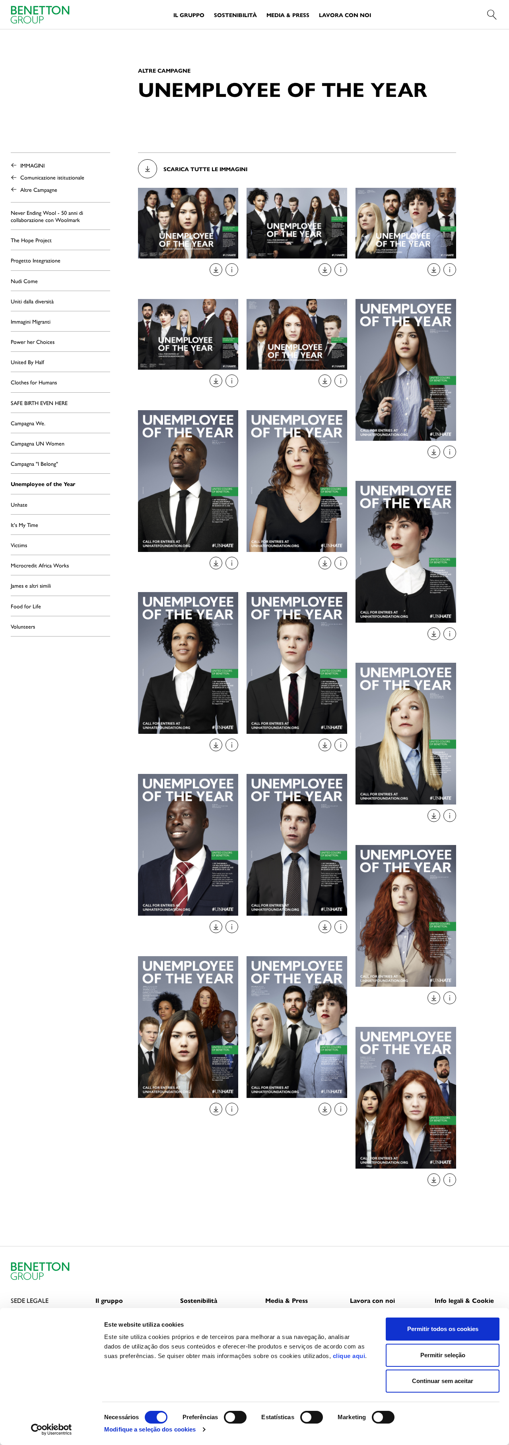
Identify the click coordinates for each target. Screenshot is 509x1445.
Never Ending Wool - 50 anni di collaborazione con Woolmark (47, 216)
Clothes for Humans (34, 382)
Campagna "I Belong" (34, 463)
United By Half (27, 362)
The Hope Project (31, 240)
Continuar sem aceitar (442, 1380)
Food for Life (26, 606)
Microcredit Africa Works (40, 565)
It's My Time (24, 525)
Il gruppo (109, 1300)
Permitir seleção (442, 1355)
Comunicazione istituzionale (52, 177)
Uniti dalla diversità (32, 301)
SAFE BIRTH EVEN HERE (39, 403)
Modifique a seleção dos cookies (150, 1429)
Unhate (19, 504)
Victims (19, 545)
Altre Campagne (38, 189)
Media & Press (287, 15)
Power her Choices (32, 341)
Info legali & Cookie (464, 1300)
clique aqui (349, 1355)
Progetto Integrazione (35, 260)
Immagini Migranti (31, 321)
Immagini (32, 165)
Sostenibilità (235, 15)
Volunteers (23, 626)
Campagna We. (28, 423)
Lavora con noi (345, 15)
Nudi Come (24, 281)
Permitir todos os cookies (442, 1328)
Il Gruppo (188, 15)
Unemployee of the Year (43, 484)
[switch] (235, 1417)
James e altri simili (31, 585)
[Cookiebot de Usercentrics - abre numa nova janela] (51, 1429)
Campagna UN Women (37, 443)
